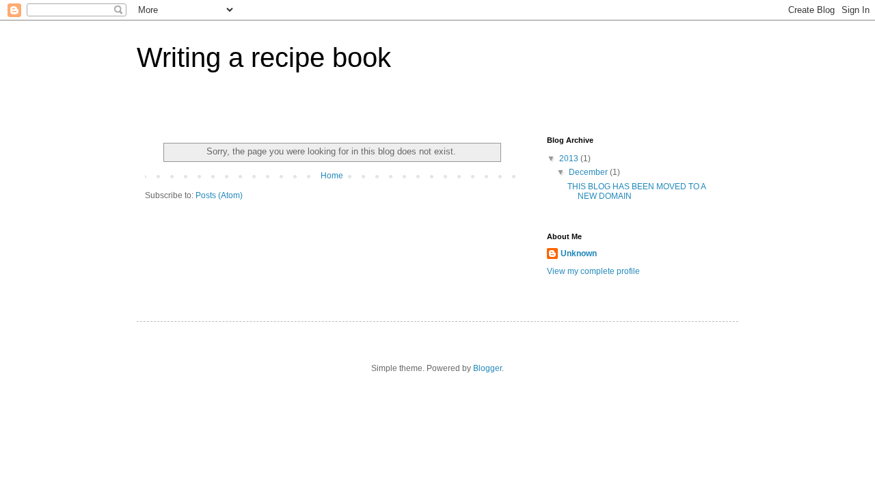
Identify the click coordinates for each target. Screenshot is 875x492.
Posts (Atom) (219, 195)
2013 (569, 158)
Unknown (579, 253)
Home (332, 175)
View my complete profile (593, 271)
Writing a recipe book (264, 57)
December (589, 172)
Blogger (487, 368)
